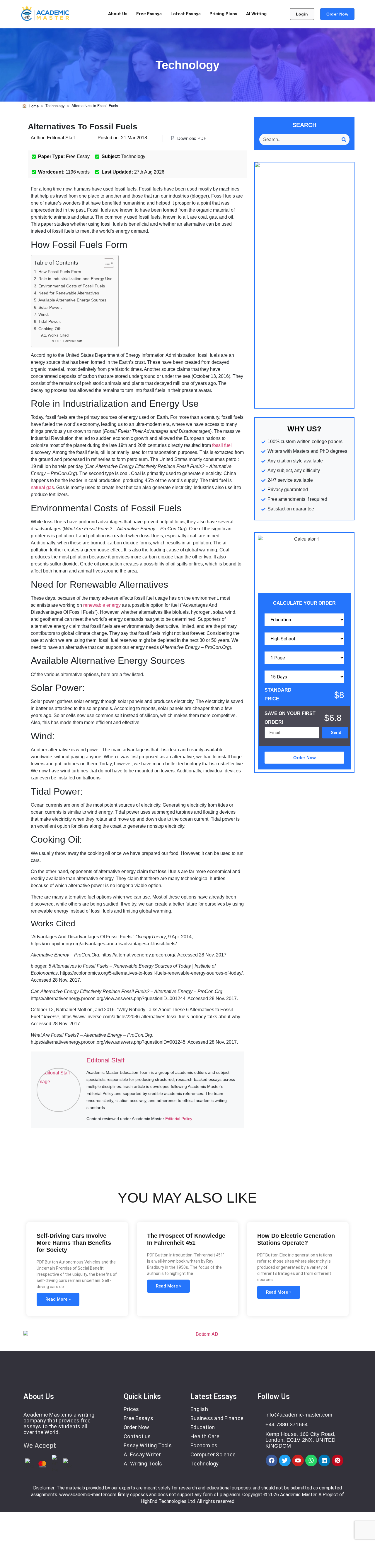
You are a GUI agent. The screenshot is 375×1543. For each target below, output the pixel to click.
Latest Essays (186, 13)
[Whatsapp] (311, 1460)
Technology (55, 105)
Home (34, 106)
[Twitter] (285, 1460)
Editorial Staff (72, 341)
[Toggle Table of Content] (105, 263)
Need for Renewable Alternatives (68, 293)
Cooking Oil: (49, 328)
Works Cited (58, 335)
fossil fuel (222, 445)
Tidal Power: (49, 321)
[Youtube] (298, 1460)
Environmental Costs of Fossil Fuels (71, 286)
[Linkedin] (324, 1460)
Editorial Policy (178, 1118)
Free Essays (149, 13)
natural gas (42, 487)
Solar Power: (50, 307)
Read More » (58, 1299)
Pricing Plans (223, 13)
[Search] (344, 139)
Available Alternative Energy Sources (72, 300)
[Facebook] (271, 1460)
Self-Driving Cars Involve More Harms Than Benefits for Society (74, 1242)
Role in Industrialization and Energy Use (75, 278)
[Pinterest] (337, 1460)
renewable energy (102, 605)
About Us (117, 13)
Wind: (43, 314)
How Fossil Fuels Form (59, 271)
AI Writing (256, 13)
